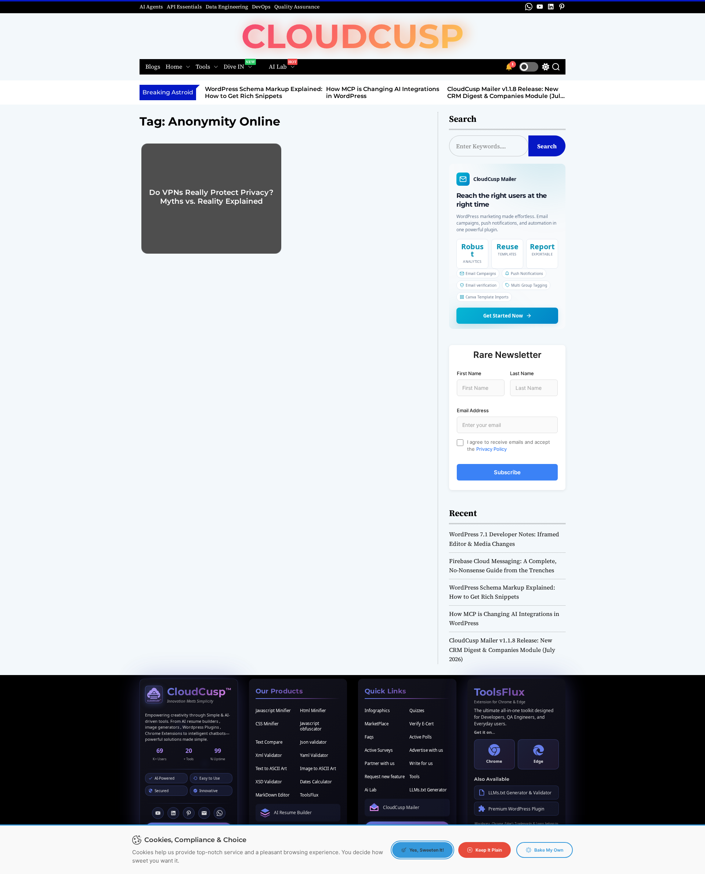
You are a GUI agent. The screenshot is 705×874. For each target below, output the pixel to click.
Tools (203, 66)
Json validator (313, 742)
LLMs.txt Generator (428, 790)
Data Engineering (227, 6)
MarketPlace (376, 723)
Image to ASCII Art (318, 768)
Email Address (473, 410)
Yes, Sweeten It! (426, 850)
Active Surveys (379, 750)
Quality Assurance (296, 6)
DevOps (261, 6)
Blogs (152, 67)
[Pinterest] (189, 813)
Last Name (522, 373)
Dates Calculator (316, 781)
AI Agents (151, 6)
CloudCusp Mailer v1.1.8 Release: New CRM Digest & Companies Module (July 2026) (505, 96)
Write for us (421, 763)
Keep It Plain (489, 850)
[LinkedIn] (173, 813)
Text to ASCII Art (271, 768)
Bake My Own (548, 850)
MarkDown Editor (273, 795)
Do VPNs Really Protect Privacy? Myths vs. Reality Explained (211, 197)
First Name (469, 373)
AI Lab (278, 66)
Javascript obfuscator (311, 726)
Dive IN (234, 66)
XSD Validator (269, 781)
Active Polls (420, 737)
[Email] (204, 813)
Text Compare (269, 742)
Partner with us (380, 763)
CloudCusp (352, 36)
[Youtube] (158, 813)
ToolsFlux (309, 795)
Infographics (377, 710)
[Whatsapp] (219, 813)
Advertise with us (426, 750)
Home (174, 66)
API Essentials (184, 6)
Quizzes (416, 710)
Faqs (369, 737)
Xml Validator (269, 755)
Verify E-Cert (421, 723)
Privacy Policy (491, 449)
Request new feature (385, 776)
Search (547, 146)
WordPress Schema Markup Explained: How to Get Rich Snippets (263, 92)
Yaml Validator (314, 755)
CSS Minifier (267, 723)
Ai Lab (370, 790)
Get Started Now (503, 315)
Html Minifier (313, 710)
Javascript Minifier (273, 710)
